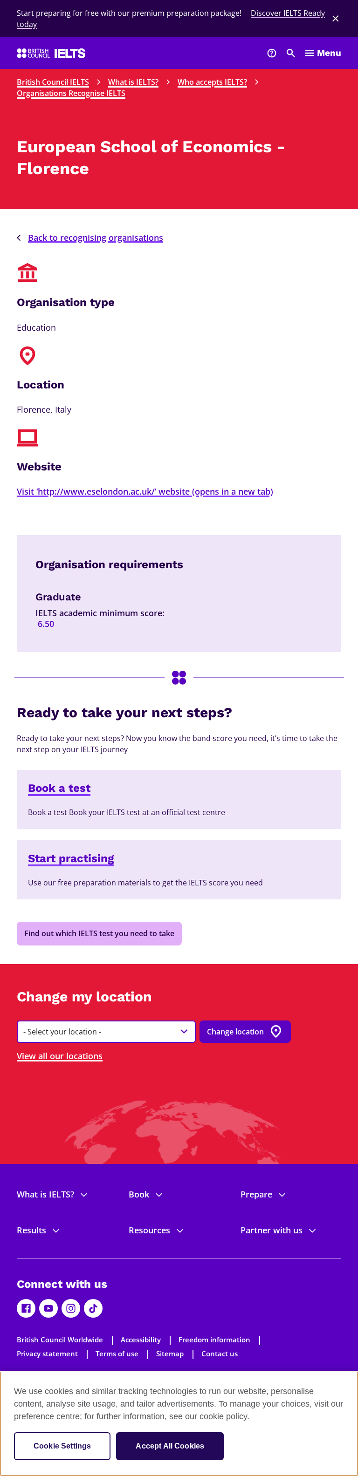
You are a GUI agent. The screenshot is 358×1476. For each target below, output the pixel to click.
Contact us (219, 1353)
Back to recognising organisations (95, 237)
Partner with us (272, 1230)
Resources (149, 1230)
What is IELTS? (133, 82)
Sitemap (170, 1353)
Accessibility (141, 1339)
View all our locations (60, 1055)
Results (31, 1230)
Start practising (71, 858)
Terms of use (117, 1353)
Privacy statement (47, 1353)
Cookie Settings (62, 1446)
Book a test (59, 788)
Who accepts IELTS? (212, 82)
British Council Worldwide (60, 1339)
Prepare (256, 1194)
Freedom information (214, 1339)
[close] (335, 18)
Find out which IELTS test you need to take (99, 933)
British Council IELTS (53, 82)
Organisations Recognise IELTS (71, 93)
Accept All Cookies (170, 1446)
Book (139, 1194)
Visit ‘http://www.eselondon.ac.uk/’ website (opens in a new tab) (145, 491)
